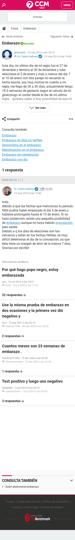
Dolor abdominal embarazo (22, 486)
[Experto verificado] (40, 56)
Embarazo (29, 28)
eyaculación (63, 223)
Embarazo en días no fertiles (22, 140)
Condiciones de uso (28, 501)
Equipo (10, 501)
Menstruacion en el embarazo (23, 150)
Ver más (40, 107)
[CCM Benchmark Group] (37, 518)
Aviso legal (31, 507)
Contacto (17, 507)
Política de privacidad (55, 501)
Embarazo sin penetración (20, 155)
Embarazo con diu (15, 159)
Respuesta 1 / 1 (12, 180)
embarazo (13, 223)
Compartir (13, 119)
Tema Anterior (14, 36)
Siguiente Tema (59, 36)
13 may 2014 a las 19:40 (57, 56)
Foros (14, 28)
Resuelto (29, 43)
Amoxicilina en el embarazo (21, 145)
